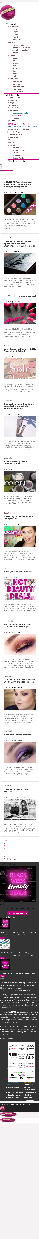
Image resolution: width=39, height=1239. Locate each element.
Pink (14, 76)
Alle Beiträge (14, 97)
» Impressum (29, 1100)
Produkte (12, 145)
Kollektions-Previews (12, 1000)
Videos (11, 121)
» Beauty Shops (13, 1097)
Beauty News (18, 87)
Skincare (12, 95)
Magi (6, 192)
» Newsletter (29, 1090)
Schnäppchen (18, 150)
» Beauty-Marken (13, 1095)
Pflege (11, 103)
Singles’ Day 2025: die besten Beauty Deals (17, 973)
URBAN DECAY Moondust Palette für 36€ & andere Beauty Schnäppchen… (18, 184)
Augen (15, 32)
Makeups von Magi (20, 45)
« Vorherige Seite (11, 841)
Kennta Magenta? (26, 296)
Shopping (13, 132)
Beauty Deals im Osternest (18, 572)
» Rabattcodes (12, 1087)
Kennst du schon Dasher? (18, 735)
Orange (15, 63)
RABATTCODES (7, 170)
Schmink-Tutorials (20, 50)
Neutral (15, 58)
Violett (15, 73)
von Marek (17, 118)
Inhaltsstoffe (13, 108)
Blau (14, 71)
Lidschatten (9, 238)
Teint (14, 29)
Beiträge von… (14, 110)
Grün (14, 68)
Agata (6, 414)
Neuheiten (17, 148)
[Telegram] (1, 3)
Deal (6, 179)
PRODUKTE (13, 27)
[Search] (1, 168)
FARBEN (12, 55)
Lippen (15, 34)
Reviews (16, 84)
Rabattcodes (13, 137)
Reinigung (12, 100)
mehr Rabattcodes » (18, 913)
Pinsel (15, 37)
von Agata (16, 116)
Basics (15, 53)
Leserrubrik (17, 92)
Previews (7, 786)
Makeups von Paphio (21, 47)
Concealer (8, 400)
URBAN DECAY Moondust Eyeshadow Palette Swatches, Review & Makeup (19, 243)
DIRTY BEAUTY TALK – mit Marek (22, 126)
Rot (13, 61)
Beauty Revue (10, 295)
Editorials (16, 89)
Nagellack (16, 39)
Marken (11, 142)
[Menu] (1, 165)
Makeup (11, 24)
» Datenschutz (30, 1092)
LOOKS (11, 42)
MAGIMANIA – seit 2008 (18, 124)
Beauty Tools (18, 158)
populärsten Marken (14, 1020)
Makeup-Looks (21, 995)
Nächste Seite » (10, 859)
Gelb (14, 66)
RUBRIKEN (13, 79)
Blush (6, 345)
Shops (11, 140)
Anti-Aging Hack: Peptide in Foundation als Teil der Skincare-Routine (19, 406)
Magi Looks (8, 621)
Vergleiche (17, 81)
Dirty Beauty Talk (20, 113)
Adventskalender (15, 135)
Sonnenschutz (14, 105)
